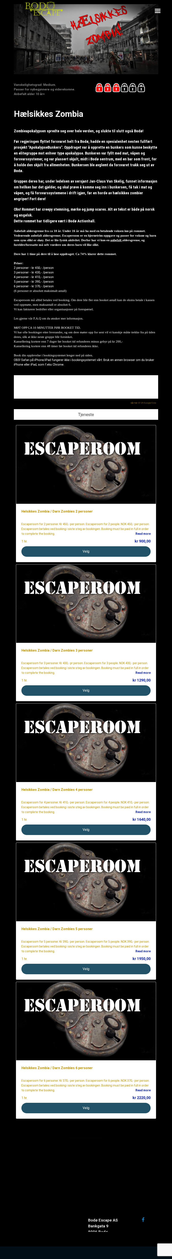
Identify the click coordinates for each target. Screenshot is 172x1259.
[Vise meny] (157, 10)
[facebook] (143, 1219)
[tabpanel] (48, 89)
